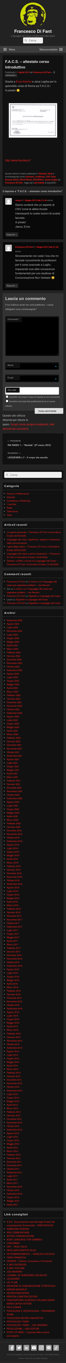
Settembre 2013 (14, 1090)
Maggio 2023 (13, 684)
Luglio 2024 (12, 634)
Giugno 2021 (13, 766)
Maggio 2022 (13, 727)
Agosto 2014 (13, 1051)
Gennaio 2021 (13, 784)
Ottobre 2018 (13, 880)
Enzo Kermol (23, 81)
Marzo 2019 (12, 862)
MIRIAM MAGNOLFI (17, 1289)
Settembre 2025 (14, 620)
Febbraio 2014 (14, 1072)
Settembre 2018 (14, 883)
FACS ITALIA (26, 179)
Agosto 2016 (13, 969)
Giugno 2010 (13, 1197)
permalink (39, 182)
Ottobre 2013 (13, 1086)
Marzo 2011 (12, 1183)
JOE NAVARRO (14, 1271)
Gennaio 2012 (13, 1158)
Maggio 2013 (13, 1101)
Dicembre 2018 (14, 873)
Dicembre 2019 (14, 830)
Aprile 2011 (12, 1179)
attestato (29, 176)
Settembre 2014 (14, 1047)
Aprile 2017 (12, 940)
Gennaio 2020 (13, 826)
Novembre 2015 (14, 1001)
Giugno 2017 (13, 933)
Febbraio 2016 (14, 990)
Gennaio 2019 (13, 869)
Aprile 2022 (12, 730)
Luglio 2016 (12, 972)
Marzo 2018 (12, 905)
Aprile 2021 (12, 773)
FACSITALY (38, 179)
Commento (14, 319)
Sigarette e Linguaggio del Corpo (44, 595)
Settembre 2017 (14, 926)
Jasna (18, 200)
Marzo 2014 (12, 1069)
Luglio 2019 (12, 848)
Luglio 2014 (12, 1054)
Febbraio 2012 (14, 1154)
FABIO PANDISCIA (16, 1257)
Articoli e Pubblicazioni (18, 493)
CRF (48, 176)
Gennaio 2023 (13, 698)
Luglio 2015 (12, 1015)
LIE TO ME (12, 1282)
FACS (16, 179)
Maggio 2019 (13, 855)
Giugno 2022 (13, 723)
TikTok (56, 1348)
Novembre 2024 (14, 630)
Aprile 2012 (12, 1147)
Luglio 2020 (12, 805)
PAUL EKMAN (14, 1307)
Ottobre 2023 (13, 666)
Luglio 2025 (12, 627)
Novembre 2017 (14, 919)
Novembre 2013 (14, 1083)
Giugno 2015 (13, 1019)
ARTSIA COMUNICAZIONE (20, 1236)
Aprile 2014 (12, 1065)
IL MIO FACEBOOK (16, 1264)
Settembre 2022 (14, 712)
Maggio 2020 (13, 812)
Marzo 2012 (12, 1151)
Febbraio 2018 (14, 908)
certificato (40, 176)
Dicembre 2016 (14, 955)
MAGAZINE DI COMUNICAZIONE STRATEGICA (31, 1285)
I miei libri (11, 504)
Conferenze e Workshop (18, 500)
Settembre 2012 (14, 1129)
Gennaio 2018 (13, 912)
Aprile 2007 (12, 1204)
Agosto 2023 (13, 673)
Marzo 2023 (12, 691)
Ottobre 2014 (13, 1044)
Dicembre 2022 (14, 702)
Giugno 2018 (13, 894)
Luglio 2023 (12, 677)
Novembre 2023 (14, 663)
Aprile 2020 (12, 816)
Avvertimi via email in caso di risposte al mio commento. (34, 396)
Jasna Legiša (51, 179)
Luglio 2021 (12, 762)
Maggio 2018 (13, 898)
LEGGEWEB (13, 1278)
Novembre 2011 (14, 1165)
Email (10, 377)
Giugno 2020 (13, 809)
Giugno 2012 (13, 1140)
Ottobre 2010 (13, 1190)
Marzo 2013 (12, 1108)
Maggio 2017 (13, 937)
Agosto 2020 (13, 801)
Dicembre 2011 (14, 1161)
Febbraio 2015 (14, 1033)
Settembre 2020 (14, 798)
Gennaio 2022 (13, 741)
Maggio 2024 (13, 641)
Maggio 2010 (13, 1200)
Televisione (12, 511)
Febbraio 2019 (14, 866)
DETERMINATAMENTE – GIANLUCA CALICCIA (31, 1253)
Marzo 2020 (12, 819)
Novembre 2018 (14, 876)
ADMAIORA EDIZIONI (18, 1228)
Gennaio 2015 (13, 1037)
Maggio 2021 (13, 769)
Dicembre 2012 (14, 1119)
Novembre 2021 (14, 748)
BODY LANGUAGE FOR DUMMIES (24, 1239)
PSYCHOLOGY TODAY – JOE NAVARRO (27, 1325)
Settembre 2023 (14, 670)
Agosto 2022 (13, 716)
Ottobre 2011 (13, 1168)
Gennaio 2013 (13, 1115)
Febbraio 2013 (14, 1111)
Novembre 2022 (14, 705)
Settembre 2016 (14, 965)
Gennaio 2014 (13, 1076)
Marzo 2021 (12, 777)
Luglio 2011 (12, 1175)
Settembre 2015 (14, 1008)
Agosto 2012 (13, 1133)
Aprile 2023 (12, 687)
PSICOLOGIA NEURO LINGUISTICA (25, 1318)
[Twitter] (19, 1348)
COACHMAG (13, 1243)
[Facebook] (11, 1348)
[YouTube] (34, 1348)
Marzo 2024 (12, 648)
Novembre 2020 (14, 791)
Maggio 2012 (13, 1143)
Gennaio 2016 (13, 994)
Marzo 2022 (12, 734)
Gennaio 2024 (13, 655)
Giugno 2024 (13, 638)
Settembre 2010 (14, 1193)
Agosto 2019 (13, 844)
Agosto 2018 (13, 887)
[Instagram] (41, 1348)
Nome (10, 365)
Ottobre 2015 (13, 1005)
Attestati (42, 173)
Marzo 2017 (12, 944)
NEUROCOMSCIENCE (18, 1293)
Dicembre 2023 (14, 659)
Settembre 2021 (14, 755)
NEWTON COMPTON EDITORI (22, 1296)
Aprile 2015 (12, 1026)
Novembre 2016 (14, 958)
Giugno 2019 (13, 851)
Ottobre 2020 (13, 794)
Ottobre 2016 (13, 962)
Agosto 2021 (13, 759)
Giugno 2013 (13, 1097)
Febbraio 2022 (14, 737)
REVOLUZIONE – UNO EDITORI (23, 1328)
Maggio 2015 (13, 1022)
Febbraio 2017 (14, 948)
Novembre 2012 (14, 1122)
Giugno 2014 (13, 1058)
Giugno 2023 (13, 680)
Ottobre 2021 (13, 752)
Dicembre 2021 (14, 744)
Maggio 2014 (13, 1062)
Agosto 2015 (13, 1012)
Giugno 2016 (13, 976)
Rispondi (12, 234)
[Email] (49, 1348)
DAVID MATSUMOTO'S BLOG (21, 1250)
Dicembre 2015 (14, 997)
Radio (9, 507)
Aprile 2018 (12, 901)
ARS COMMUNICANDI (18, 1232)
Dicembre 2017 (14, 915)
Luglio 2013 (12, 1094)
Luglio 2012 (12, 1136)
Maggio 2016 (13, 980)
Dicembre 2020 (14, 787)
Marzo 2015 (12, 1029)
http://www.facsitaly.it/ (17, 160)
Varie (50, 173)
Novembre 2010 (14, 1186)
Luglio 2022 (12, 720)
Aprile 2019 (12, 858)
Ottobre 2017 (13, 923)
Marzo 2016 (12, 987)
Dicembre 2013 (14, 1079)
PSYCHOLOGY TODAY (18, 1321)
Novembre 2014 (14, 1040)
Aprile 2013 (12, 1104)
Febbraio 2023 (14, 695)
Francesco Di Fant (33, 31)
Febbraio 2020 (14, 823)
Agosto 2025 (13, 623)
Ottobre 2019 (13, 837)
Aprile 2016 (12, 983)
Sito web (12, 389)
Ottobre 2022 (13, 709)
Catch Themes (42, 1358)
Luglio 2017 (12, 930)
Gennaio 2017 (13, 951)
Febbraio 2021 (14, 780)
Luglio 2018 (12, 891)
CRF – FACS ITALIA (17, 1246)
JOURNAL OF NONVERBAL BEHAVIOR (27, 1275)
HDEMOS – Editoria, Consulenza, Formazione (29, 1261)
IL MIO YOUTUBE (16, 1268)
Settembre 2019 (14, 841)
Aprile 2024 (12, 645)
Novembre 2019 (14, 834)
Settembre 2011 (14, 1172)
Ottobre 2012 (13, 1126)
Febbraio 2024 (14, 652)
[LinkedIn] (26, 1348)
